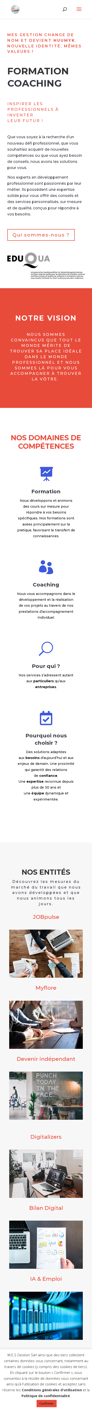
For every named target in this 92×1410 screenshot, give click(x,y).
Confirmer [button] (46, 1403)
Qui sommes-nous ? (41, 235)
